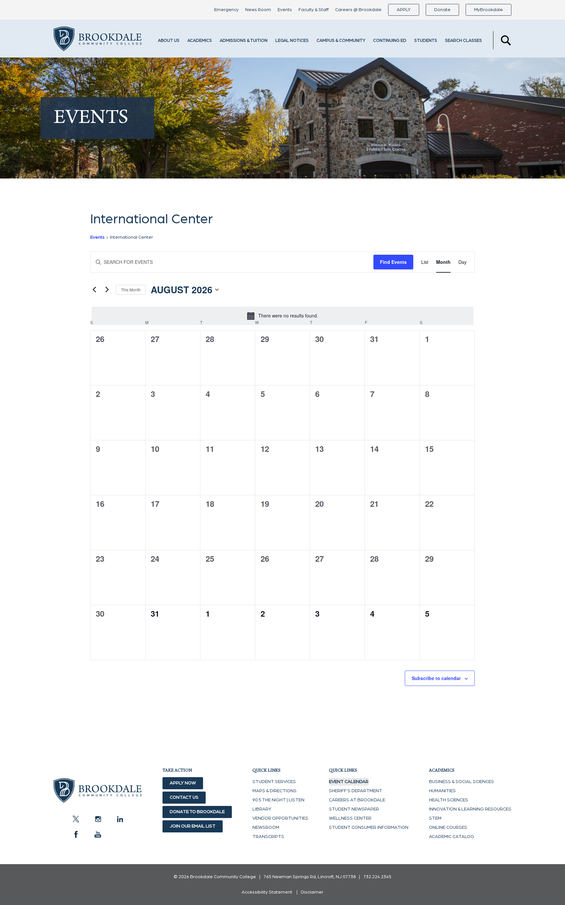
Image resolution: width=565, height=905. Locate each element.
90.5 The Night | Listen (278, 800)
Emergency (226, 10)
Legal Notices (292, 41)
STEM (435, 818)
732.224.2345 (377, 877)
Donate (442, 10)
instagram (97, 819)
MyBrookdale (488, 10)
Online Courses (448, 827)
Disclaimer (312, 892)
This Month (131, 289)
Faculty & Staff (314, 10)
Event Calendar (348, 781)
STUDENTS (425, 41)
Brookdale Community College (98, 40)
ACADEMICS (199, 41)
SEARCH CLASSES (463, 41)
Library (261, 809)
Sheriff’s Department (355, 791)
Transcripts (268, 836)
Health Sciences (448, 800)
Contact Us (184, 797)
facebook (75, 834)
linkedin (119, 819)
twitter (75, 819)
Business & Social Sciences (461, 781)
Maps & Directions (274, 791)
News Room (258, 10)
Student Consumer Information (368, 827)
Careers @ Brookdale (358, 10)
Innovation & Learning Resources (470, 809)
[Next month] (107, 290)
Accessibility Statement (267, 892)
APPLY (404, 10)
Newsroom (265, 827)
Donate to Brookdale (197, 812)
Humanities (442, 791)
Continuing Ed (389, 41)
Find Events (393, 262)
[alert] (282, 316)
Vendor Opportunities (280, 818)
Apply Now (183, 783)
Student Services (274, 781)
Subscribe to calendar (436, 678)
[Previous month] (94, 290)
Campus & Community (341, 41)
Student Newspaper (354, 809)
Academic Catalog (451, 836)
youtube (97, 834)
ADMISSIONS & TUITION (243, 41)
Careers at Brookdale (357, 800)
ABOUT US (169, 41)
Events (285, 10)
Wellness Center (350, 818)
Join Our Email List (192, 826)
